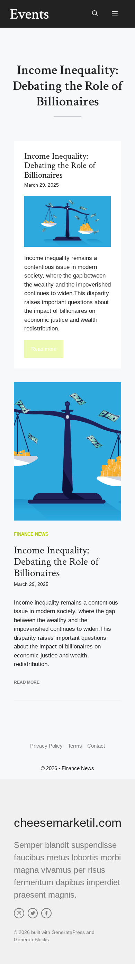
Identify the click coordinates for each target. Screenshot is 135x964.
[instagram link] (19, 913)
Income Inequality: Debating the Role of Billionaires (56, 562)
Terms (75, 746)
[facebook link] (46, 913)
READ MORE (26, 682)
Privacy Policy (46, 746)
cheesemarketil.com (68, 822)
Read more (43, 349)
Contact (96, 746)
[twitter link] (33, 913)
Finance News (31, 534)
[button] (95, 13)
